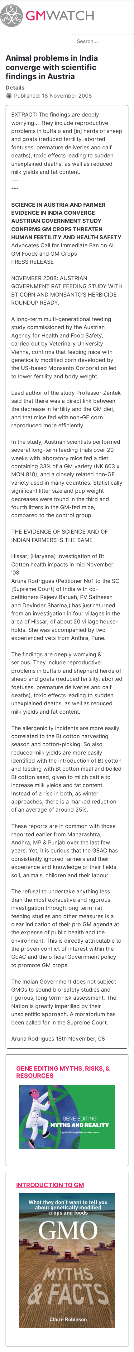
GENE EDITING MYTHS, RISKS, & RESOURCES (63, 1072)
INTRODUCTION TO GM (50, 1185)
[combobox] (103, 41)
